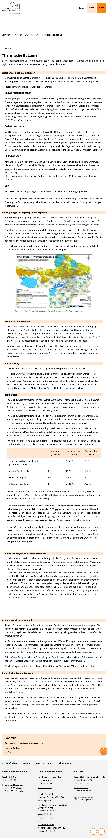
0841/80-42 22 (8, 788)
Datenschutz (39, 763)
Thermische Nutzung (51, 34)
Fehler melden (65, 763)
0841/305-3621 (12, 747)
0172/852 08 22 (9, 791)
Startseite (6, 34)
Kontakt (7, 48)
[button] (54, 281)
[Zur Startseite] (11, 8)
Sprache (82, 8)
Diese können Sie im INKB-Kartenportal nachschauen (59, 387)
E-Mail (8, 751)
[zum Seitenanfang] (101, 831)
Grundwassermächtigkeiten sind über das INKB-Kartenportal (47, 340)
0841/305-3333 (81, 787)
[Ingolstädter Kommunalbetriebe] (90, 784)
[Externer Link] (83, 799)
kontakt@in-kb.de (82, 790)
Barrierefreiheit (9, 763)
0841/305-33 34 (9, 780)
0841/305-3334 (44, 787)
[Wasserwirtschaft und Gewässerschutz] (54, 747)
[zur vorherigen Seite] (93, 831)
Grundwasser (31, 34)
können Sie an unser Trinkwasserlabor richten (73, 666)
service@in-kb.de (46, 794)
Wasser (18, 34)
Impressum (24, 763)
